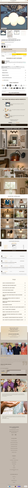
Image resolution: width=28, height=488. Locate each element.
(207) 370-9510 (15, 432)
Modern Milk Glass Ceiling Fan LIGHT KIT (17, 103)
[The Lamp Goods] (13, 1)
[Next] (26, 17)
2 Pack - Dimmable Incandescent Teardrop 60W (17, 109)
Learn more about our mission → (5, 418)
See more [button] (23, 62)
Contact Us (14, 476)
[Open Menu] (1, 1)
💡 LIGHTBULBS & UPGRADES (9, 50)
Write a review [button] (14, 250)
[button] (3, 42)
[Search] (25, 1)
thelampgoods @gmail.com (14, 431)
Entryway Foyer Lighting (14, 448)
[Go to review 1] (13, 64)
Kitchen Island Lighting (14, 450)
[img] (6, 271)
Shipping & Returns (14, 480)
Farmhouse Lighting (14, 440)
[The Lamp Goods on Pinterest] (15, 434)
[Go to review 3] (14, 64)
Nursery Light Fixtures (14, 446)
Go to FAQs (13, 94)
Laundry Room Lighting (14, 444)
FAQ (14, 478)
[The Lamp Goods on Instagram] (12, 434)
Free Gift (14, 467)
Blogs (14, 465)
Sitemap (14, 482)
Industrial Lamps (14, 452)
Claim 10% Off (14, 335)
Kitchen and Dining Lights (14, 442)
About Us (14, 458)
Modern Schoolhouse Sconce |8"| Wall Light (17, 115)
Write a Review (14, 374)
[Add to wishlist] (11, 54)
